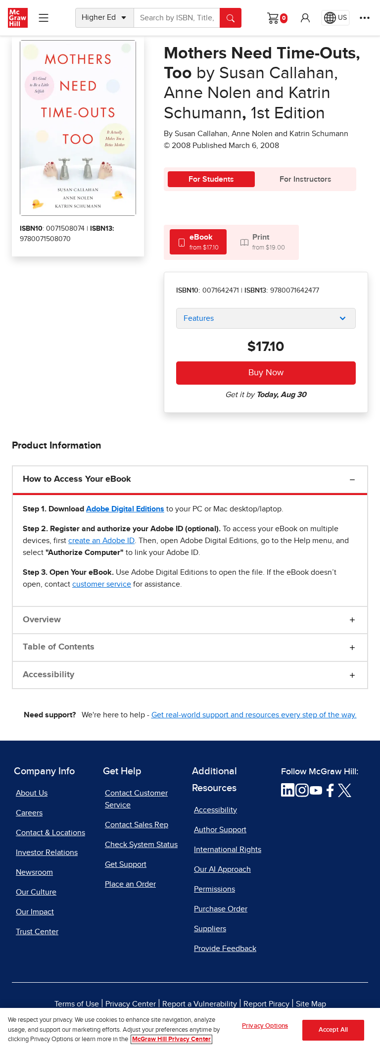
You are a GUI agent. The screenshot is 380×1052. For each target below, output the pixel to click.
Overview (42, 619)
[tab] (198, 241)
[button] (305, 18)
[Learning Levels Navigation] (43, 18)
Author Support (220, 830)
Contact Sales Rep (136, 825)
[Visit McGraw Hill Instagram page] (302, 790)
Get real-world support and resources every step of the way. (254, 715)
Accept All (333, 1030)
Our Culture (36, 892)
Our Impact (35, 912)
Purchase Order (220, 909)
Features (199, 318)
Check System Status (141, 845)
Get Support (125, 864)
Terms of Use (76, 1004)
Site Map (311, 1004)
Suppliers (210, 929)
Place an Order (130, 884)
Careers (29, 813)
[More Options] (365, 18)
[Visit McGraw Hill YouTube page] (316, 790)
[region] (190, 1030)
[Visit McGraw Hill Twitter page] (344, 790)
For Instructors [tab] (306, 179)
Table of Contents (59, 647)
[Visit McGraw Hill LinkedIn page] (287, 790)
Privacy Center (130, 1004)
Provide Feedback (225, 948)
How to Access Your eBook (77, 479)
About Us (32, 793)
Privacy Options (265, 1026)
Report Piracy (266, 1004)
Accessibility (48, 674)
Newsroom (34, 872)
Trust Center (37, 932)
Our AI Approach (222, 869)
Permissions (214, 889)
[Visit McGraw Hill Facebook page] (330, 790)
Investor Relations (47, 852)
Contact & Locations (50, 833)
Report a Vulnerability (199, 1004)
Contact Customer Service (136, 799)
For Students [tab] (211, 179)
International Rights (227, 849)
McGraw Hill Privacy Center (171, 1039)
